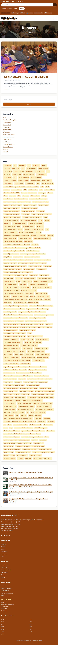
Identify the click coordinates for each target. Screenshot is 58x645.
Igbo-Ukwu (16, 431)
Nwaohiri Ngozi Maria (10, 312)
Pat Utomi (7, 412)
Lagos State (38, 418)
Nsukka (32, 199)
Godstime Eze (34, 275)
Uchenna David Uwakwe (41, 376)
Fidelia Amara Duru (29, 278)
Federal (31, 415)
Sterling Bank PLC (25, 287)
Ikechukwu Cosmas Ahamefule (13, 205)
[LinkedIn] (20, 1)
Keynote (44, 165)
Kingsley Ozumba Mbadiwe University (37, 309)
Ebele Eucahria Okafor (41, 348)
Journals (3, 585)
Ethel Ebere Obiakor (9, 403)
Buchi (5, 196)
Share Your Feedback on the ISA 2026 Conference (25, 472)
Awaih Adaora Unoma (10, 238)
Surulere (17, 428)
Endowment (4, 554)
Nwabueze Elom (41, 269)
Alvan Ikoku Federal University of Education (16, 235)
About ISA (3, 544)
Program (20, 458)
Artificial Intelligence (41, 428)
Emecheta (12, 196)
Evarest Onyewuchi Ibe (44, 278)
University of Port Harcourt (28, 327)
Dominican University (18, 412)
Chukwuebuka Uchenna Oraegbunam (43, 394)
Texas (16, 354)
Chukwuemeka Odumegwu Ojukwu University (17, 361)
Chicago (44, 196)
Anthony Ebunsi (8, 397)
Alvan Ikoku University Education (32, 400)
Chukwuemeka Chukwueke (28, 220)
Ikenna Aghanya (47, 180)
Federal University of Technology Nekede (15, 275)
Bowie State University (10, 440)
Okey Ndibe (15, 168)
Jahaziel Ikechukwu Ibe (10, 232)
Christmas (26, 196)
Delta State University (42, 339)
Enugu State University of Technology (14, 336)
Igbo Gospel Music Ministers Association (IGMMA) (18, 418)
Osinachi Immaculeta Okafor (36, 351)
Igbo (52, 452)
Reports (5, 149)
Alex (17, 415)
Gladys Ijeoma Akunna (28, 211)
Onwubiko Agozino (9, 443)
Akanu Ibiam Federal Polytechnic (44, 391)
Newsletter (22, 165)
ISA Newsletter (7, 130)
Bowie (46, 437)
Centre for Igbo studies (20, 425)
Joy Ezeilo (6, 190)
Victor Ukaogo (8, 382)
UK (5, 425)
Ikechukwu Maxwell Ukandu (12, 348)
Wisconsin (47, 418)
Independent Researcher (29, 449)
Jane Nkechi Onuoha (38, 446)
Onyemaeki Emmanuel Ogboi (33, 342)
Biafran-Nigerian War (24, 202)
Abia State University (33, 251)
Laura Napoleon (38, 443)
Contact (3, 556)
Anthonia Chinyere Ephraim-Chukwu (32, 437)
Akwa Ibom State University (40, 202)
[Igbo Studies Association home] (9, 18)
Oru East (13, 263)
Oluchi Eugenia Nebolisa (11, 351)
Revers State (41, 422)
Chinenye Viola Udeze (33, 385)
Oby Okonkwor (19, 184)
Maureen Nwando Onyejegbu (12, 400)
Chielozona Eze (33, 190)
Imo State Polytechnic (26, 260)
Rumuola (6, 296)
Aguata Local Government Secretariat (14, 333)
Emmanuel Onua (16, 190)
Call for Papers (7, 122)
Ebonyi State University (10, 284)
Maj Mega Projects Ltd (30, 382)
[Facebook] (16, 1)
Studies (12, 455)
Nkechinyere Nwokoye (10, 318)
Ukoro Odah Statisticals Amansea (13, 321)
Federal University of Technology (34, 229)
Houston (22, 351)
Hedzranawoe (48, 425)
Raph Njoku (29, 171)
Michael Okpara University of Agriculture (15, 306)
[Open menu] (55, 18)
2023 (12, 193)
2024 (19, 196)
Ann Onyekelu (32, 397)
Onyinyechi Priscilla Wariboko (37, 370)
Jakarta (49, 449)
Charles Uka (18, 382)
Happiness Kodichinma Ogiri (29, 345)
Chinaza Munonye (24, 440)
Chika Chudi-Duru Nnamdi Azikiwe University (17, 245)
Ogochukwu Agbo (41, 199)
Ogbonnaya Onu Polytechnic (40, 452)
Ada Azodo (7, 174)
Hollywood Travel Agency (44, 406)
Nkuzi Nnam (7, 177)
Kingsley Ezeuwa (8, 278)
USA (21, 354)
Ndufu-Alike (39, 226)
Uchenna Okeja (49, 190)
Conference (6, 127)
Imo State (50, 235)
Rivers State (22, 379)
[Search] (55, 4)
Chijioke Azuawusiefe (10, 180)
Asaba (9, 425)
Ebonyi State (47, 266)
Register (22, 8)
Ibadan (37, 315)
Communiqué (7, 125)
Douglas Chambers (28, 174)
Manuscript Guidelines (7, 593)
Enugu (29, 333)
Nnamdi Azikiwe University (11, 211)
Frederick (34, 440)
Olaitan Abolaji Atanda (35, 266)
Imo (47, 229)
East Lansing (24, 254)
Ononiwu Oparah (20, 397)
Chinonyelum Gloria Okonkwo (44, 409)
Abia (52, 431)
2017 (14, 177)
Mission (3, 546)
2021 (25, 190)
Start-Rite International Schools (43, 281)
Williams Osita (25, 394)
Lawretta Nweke (24, 330)
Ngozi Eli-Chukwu (9, 269)
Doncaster (7, 422)
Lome (5, 428)
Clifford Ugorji (29, 293)
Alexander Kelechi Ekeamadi (12, 272)
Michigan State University (37, 254)
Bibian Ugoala (43, 382)
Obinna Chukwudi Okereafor (37, 367)
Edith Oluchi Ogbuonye (45, 327)
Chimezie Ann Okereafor (11, 364)
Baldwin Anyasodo (36, 177)
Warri (33, 214)
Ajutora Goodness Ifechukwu (28, 388)
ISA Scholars (6, 132)
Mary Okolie (22, 370)
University (38, 415)
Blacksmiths (7, 431)
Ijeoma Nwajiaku (20, 187)
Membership (4, 565)
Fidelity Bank (25, 214)
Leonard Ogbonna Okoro (35, 336)
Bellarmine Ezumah (47, 184)
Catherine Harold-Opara (11, 260)
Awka (45, 217)
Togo (11, 428)
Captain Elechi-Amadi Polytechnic (13, 293)
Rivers (38, 434)
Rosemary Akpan (43, 205)
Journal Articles (5, 590)
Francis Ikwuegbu (23, 180)
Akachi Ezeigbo (44, 275)
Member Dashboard (7, 8)
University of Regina (35, 455)
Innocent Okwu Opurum (11, 388)
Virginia (19, 443)
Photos (3, 577)
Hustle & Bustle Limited (42, 354)
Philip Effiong (7, 257)
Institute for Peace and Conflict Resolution (28, 373)
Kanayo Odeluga (41, 174)
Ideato (22, 309)
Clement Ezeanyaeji (38, 361)
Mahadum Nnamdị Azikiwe (29, 208)
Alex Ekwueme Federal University (32, 217)
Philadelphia (40, 211)
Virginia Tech (27, 443)
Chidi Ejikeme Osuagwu (26, 391)
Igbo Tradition (8, 199)
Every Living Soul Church (23, 446)
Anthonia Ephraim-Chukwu (46, 397)
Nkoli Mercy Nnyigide (20, 303)
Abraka (23, 339)
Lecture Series (7, 139)
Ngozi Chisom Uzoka (34, 379)
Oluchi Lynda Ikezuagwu (11, 287)
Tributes (5, 151)
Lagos (42, 324)
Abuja (18, 281)
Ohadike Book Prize (8, 144)
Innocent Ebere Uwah (10, 379)
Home (26, 32)
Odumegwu (42, 193)
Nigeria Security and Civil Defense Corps (15, 367)
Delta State (30, 339)
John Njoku (47, 299)
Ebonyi (32, 434)
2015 (28, 165)
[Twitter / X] (18, 1)
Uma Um (18, 269)
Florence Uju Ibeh (9, 281)
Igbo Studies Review (8, 134)
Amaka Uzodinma (9, 373)
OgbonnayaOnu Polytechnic (12, 449)
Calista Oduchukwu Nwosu (33, 321)
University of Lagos (9, 226)
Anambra (30, 428)
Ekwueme (23, 415)
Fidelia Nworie (23, 318)
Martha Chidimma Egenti (32, 257)
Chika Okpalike (16, 174)
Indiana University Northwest (42, 238)
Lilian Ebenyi (23, 284)
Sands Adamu (8, 394)
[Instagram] (22, 1)
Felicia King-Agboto (41, 293)
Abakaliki (37, 248)
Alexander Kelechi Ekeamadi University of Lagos (32, 263)
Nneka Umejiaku (47, 379)
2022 (41, 190)
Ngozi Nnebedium (29, 269)
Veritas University (27, 348)
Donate (3, 575)
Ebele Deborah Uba (45, 388)
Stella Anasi (7, 223)
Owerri (20, 229)
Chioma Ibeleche (27, 281)
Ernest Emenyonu (24, 177)
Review (6, 455)
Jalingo (40, 220)
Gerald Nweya (28, 315)
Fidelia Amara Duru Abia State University (15, 248)
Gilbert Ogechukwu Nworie (37, 318)
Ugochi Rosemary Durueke (25, 409)
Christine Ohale (8, 187)
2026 (4, 117)
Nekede (38, 232)
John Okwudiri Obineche (11, 327)
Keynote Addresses (8, 137)
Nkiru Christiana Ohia (10, 406)
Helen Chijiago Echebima (11, 254)
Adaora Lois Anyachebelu (35, 223)
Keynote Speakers (22, 455)
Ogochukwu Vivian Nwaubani (36, 312)
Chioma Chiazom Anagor (11, 220)
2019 (42, 187)
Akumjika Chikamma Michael (19, 296)
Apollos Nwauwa (31, 168)
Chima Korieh (8, 171)
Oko (44, 321)
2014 (15, 165)
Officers (3, 549)
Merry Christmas (9, 415)
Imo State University (28, 226)
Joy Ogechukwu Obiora (10, 330)
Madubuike (6, 142)
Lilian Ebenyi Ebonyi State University (14, 251)
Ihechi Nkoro (7, 303)
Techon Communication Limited (42, 287)
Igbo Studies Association (38, 412)
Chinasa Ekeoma (8, 446)
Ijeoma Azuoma (35, 180)
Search (29, 104)
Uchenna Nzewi (39, 171)
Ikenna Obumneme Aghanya (12, 217)
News (2, 595)
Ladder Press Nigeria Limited (29, 324)
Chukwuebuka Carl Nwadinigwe (38, 284)
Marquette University (30, 205)
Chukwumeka (32, 193)
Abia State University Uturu (11, 437)
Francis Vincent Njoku (35, 299)
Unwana (16, 394)
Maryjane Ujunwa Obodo (11, 339)
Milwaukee (19, 278)
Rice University (8, 354)
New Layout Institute (38, 431)
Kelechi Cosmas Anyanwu (26, 232)
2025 (17, 193)
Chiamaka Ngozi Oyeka (10, 391)
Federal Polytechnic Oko (44, 214)
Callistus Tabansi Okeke (28, 357)
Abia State (35, 245)
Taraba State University (19, 223)
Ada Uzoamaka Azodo (25, 238)
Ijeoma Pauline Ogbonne (11, 345)
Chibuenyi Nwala (33, 303)
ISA (28, 412)
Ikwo (18, 226)
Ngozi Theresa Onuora (24, 403)
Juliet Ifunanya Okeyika (10, 370)
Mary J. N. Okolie (8, 452)
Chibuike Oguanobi (42, 357)
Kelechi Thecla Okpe (9, 409)
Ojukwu (50, 193)
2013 (22, 168)
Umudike (32, 306)
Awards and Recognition (10, 120)
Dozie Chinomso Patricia (11, 309)
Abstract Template (5, 570)
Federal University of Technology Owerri (15, 299)
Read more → (7, 90)
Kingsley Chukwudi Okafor (11, 357)
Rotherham (51, 422)
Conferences (7, 165)
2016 (48, 171)
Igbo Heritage (26, 431)
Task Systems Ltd (25, 364)
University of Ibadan (47, 315)
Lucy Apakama (8, 184)
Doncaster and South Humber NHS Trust (24, 422)
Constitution (4, 551)
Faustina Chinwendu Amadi (11, 214)
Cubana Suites (29, 354)
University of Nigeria (10, 202)
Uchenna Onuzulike (32, 187)
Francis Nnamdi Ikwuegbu (11, 290)
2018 (38, 184)
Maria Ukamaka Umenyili (23, 452)
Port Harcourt (28, 242)
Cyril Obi (6, 193)
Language (28, 458)
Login (15, 8)
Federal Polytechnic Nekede (26, 406)
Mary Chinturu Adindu (20, 199)
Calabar (32, 296)
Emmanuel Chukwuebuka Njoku (13, 342)
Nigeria (47, 220)
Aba (48, 431)
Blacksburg (43, 440)
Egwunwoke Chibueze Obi (11, 324)
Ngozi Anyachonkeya (10, 229)
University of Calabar (43, 296)
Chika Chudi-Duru (27, 272)
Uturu (31, 248)
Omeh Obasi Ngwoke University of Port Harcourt (18, 376)
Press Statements (8, 147)
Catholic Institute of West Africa (13, 242)
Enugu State (22, 312)
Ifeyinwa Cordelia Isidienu (28, 290)
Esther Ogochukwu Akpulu (11, 208)
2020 (47, 187)
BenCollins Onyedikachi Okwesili (42, 403)
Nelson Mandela (43, 168)
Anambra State (18, 257)
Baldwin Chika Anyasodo (38, 235)
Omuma (6, 263)
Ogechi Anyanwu (19, 171)
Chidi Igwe (7, 168)
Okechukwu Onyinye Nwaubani (13, 315)
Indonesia (42, 449)
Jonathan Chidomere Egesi (42, 260)
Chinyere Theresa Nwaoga (44, 306)
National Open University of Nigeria (14, 385)
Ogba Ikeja (49, 324)
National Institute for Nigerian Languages (16, 434)
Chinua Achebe (30, 184)
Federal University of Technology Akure (15, 266)
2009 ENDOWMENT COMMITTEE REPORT (26, 76)
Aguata (33, 330)
